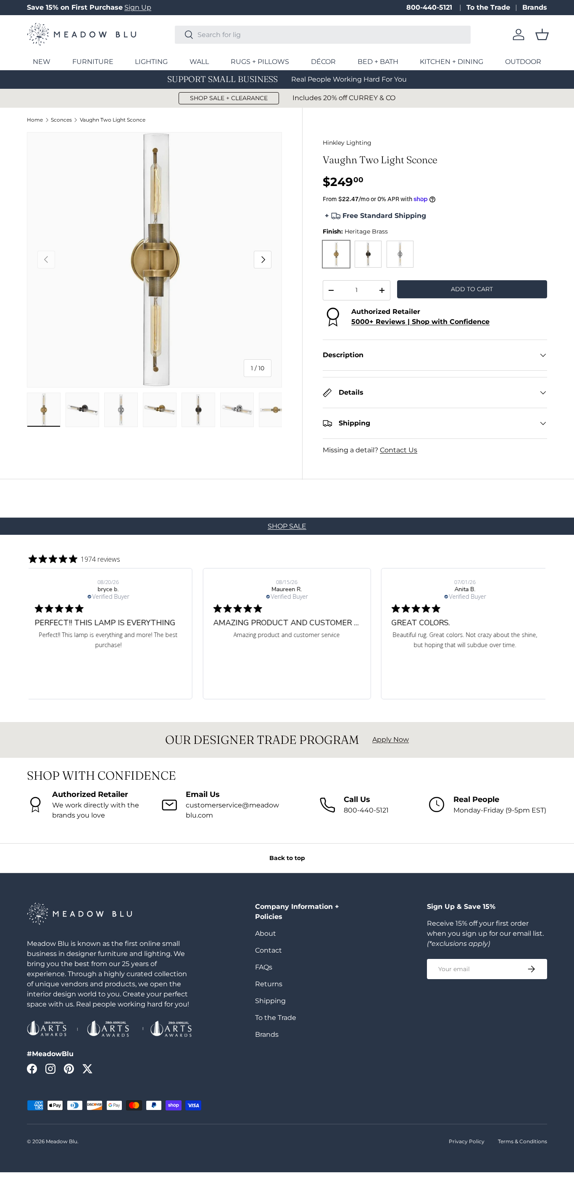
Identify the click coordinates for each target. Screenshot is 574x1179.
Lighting (151, 62)
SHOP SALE (287, 526)
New (41, 62)
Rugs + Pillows (260, 62)
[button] (542, 34)
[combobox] (323, 35)
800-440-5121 (430, 7)
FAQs (263, 967)
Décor (323, 62)
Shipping (270, 1001)
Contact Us (398, 450)
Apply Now (390, 740)
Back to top (287, 858)
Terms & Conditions (522, 1141)
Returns (268, 984)
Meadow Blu (61, 1141)
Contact (268, 950)
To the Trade (488, 7)
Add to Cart (472, 289)
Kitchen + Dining (451, 62)
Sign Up (137, 7)
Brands (534, 7)
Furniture (92, 62)
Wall (199, 62)
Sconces (61, 119)
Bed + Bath (378, 62)
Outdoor (523, 62)
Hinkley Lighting (347, 142)
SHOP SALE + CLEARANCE (229, 98)
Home (35, 119)
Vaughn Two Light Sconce (112, 119)
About (265, 933)
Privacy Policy (466, 1141)
